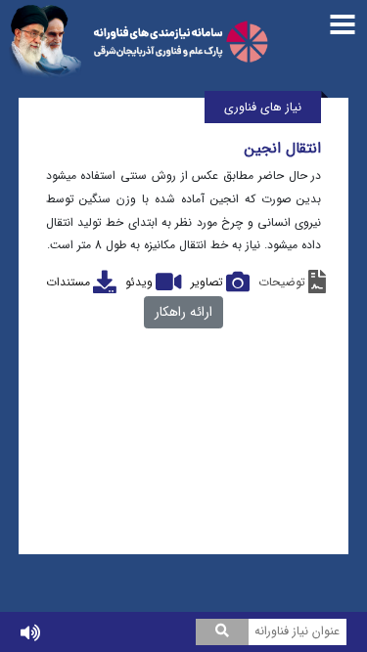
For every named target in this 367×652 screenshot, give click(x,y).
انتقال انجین (283, 148)
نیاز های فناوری (262, 108)
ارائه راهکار (183, 312)
